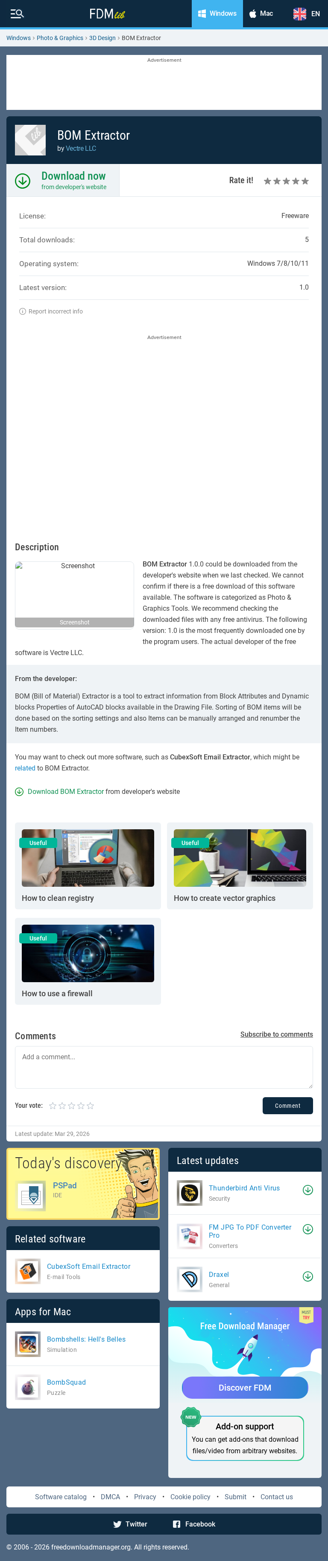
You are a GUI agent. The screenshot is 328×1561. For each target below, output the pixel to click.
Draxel (219, 1275)
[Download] (308, 1190)
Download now (73, 176)
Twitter (136, 1524)
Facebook (200, 1524)
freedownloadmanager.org (91, 1547)
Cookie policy (190, 1497)
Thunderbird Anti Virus (244, 1188)
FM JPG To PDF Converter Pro (250, 1231)
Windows (18, 38)
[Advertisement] (164, 83)
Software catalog (61, 1497)
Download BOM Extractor (66, 792)
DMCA (110, 1497)
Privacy (145, 1497)
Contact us (277, 1497)
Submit (235, 1497)
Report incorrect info (56, 311)
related (25, 768)
